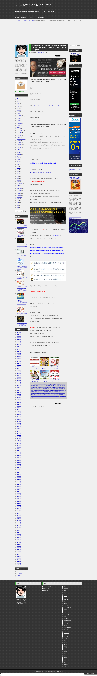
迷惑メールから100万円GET (40, 150)
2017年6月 (19, 520)
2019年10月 (19, 472)
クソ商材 (18, 125)
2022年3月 (19, 423)
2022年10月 (19, 411)
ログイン (18, 571)
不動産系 (18, 152)
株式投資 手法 (46, 388)
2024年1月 (19, 385)
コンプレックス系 (20, 130)
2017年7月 (19, 518)
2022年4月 (19, 421)
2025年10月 (19, 349)
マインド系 (19, 142)
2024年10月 (19, 370)
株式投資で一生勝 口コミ (58, 391)
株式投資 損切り (55, 388)
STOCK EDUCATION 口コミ (40, 384)
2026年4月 (19, 339)
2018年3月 (19, 505)
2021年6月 (19, 438)
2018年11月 (19, 491)
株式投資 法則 (37, 390)
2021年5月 (19, 440)
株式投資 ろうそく (61, 384)
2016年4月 (19, 544)
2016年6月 (19, 540)
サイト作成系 (19, 132)
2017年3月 (19, 525)
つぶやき (18, 113)
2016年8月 (19, 537)
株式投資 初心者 (50, 385)
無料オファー (43, 52)
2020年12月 (19, 448)
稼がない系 (19, 190)
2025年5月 (19, 358)
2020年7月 (19, 457)
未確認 (18, 181)
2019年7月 (19, 477)
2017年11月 (19, 511)
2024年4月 (19, 380)
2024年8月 (19, 373)
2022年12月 (19, 407)
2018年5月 (19, 501)
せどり (18, 111)
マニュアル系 (19, 144)
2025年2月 (19, 363)
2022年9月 (19, 412)
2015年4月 (19, 564)
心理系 (18, 171)
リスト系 (18, 151)
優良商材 (18, 157)
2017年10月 (19, 513)
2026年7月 (19, 334)
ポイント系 (19, 140)
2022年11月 (19, 409)
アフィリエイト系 (20, 116)
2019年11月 (19, 470)
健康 (17, 156)
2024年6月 (19, 377)
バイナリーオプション (21, 139)
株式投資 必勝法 (56, 387)
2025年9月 (19, 351)
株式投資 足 (41, 391)
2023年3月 (19, 402)
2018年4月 (19, 503)
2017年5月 (19, 522)
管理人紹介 (41, 17)
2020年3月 (19, 464)
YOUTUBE (19, 110)
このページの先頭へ (91, 673)
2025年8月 (19, 353)
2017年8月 (19, 517)
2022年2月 (19, 424)
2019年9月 (19, 474)
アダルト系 (19, 115)
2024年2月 (19, 383)
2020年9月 (19, 453)
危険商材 (18, 161)
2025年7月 (19, 354)
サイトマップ (32, 17)
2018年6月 (19, 499)
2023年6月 (19, 397)
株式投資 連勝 (47, 391)
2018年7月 (19, 498)
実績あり (18, 164)
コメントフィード (20, 575)
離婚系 (18, 205)
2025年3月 (19, 361)
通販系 (18, 202)
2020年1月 (19, 467)
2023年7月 (19, 395)
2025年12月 (19, 346)
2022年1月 (19, 426)
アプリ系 (18, 118)
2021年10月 (19, 431)
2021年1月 (19, 447)
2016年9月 (19, 535)
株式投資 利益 (58, 385)
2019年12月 (19, 469)
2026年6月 (19, 336)
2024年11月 (19, 368)
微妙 (17, 169)
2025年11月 (19, 348)
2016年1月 (19, 549)
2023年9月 (19, 392)
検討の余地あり (20, 183)
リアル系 (18, 149)
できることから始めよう (21, 17)
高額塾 (18, 207)
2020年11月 (19, 450)
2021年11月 (19, 429)
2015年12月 (19, 551)
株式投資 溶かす (45, 390)
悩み (17, 174)
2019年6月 (19, 479)
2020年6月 (19, 459)
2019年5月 (19, 481)
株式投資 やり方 (52, 384)
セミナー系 (19, 135)
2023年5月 (19, 399)
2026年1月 (19, 344)
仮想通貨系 (19, 154)
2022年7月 (19, 416)
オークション (19, 122)
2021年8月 (19, 435)
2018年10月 (19, 493)
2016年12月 (19, 530)
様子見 (18, 185)
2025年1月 (19, 365)
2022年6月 (19, 418)
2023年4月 (19, 400)
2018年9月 (19, 494)
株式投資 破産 (53, 390)
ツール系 (18, 137)
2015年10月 (19, 554)
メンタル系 (19, 147)
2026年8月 (19, 332)
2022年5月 (19, 419)
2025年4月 (19, 359)
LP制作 (18, 104)
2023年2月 (19, 404)
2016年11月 (19, 532)
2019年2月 (19, 486)
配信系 (18, 203)
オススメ (18, 120)
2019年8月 (19, 476)
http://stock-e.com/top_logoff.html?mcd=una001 (47, 105)
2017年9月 (19, 515)
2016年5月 (19, 542)
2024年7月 (19, 375)
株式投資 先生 (42, 385)
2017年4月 (19, 523)
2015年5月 (19, 563)
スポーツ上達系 (20, 133)
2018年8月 (19, 496)
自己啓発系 (19, 193)
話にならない (19, 197)
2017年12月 (19, 510)
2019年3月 (19, 484)
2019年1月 (19, 488)
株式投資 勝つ (41, 387)
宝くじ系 (18, 162)
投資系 (38, 52)
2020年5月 (19, 460)
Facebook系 (19, 99)
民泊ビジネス (19, 186)
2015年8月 (19, 558)
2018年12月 (19, 489)
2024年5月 (19, 378)
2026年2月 (19, 342)
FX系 (18, 101)
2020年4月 (19, 462)
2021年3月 (19, 443)
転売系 (18, 198)
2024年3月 (19, 382)
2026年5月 (19, 337)
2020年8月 (19, 455)
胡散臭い (18, 192)
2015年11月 (19, 552)
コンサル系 (19, 128)
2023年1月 (19, 406)
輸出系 (18, 200)
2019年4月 (19, 482)
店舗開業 (18, 168)
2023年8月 (19, 394)
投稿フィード (19, 573)
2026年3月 (19, 341)
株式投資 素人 (60, 390)
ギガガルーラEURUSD (75, 178)
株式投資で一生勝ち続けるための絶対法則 (40, 393)
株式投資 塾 (48, 387)
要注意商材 (19, 195)
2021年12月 (19, 428)
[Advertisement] (48, 33)
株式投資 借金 (34, 385)
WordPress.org (19, 576)
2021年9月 (19, 433)
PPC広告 (18, 106)
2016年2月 (19, 547)
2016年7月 (19, 539)
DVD (17, 98)
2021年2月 (19, 445)
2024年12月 (19, 366)
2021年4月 (19, 441)
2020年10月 (19, 452)
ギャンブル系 (19, 123)
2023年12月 (19, 387)
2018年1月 (19, 508)
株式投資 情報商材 (38, 388)
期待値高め (19, 180)
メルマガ (18, 145)
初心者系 (18, 159)
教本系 (18, 178)
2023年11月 (19, 389)
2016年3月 (19, 546)
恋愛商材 (18, 173)
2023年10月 (19, 390)
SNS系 (18, 108)
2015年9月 (19, 556)
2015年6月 (19, 561)
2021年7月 (19, 436)
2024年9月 (19, 371)
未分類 (65, 666)
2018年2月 (19, 506)
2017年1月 (19, 529)
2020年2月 (19, 465)
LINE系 (18, 103)
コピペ (18, 127)
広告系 (18, 166)
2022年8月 (19, 414)
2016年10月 (19, 534)
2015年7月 (19, 559)
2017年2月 (19, 527)
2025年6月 (19, 356)
